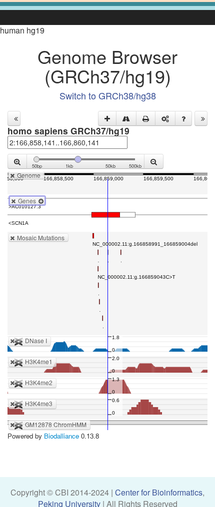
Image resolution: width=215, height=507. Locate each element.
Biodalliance (61, 436)
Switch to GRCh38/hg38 (108, 95)
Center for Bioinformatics (158, 492)
